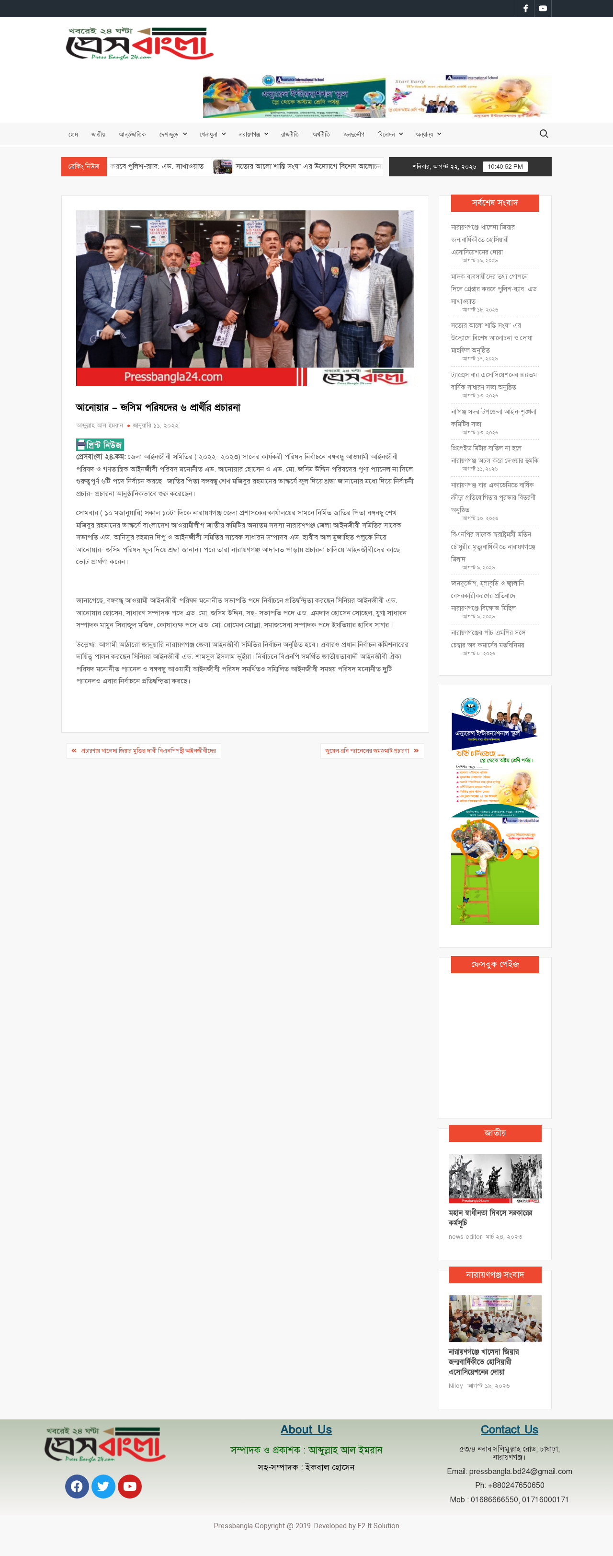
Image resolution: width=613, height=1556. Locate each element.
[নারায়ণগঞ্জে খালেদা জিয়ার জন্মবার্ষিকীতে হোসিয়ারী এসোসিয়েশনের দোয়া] (495, 1318)
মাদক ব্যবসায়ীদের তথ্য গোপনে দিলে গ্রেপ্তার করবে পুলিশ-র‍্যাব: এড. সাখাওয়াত (494, 289)
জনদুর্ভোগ (354, 134)
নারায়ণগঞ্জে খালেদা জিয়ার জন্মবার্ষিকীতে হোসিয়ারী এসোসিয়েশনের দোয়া (483, 239)
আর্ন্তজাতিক (132, 134)
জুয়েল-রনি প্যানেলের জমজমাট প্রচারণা (367, 751)
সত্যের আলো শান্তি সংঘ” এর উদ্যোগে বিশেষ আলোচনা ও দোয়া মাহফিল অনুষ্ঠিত (304, 166)
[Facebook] (77, 1486)
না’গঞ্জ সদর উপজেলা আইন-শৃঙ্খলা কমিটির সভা (493, 418)
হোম (73, 134)
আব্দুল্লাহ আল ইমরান (99, 425)
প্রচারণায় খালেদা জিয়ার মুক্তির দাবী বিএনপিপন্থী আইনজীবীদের (148, 751)
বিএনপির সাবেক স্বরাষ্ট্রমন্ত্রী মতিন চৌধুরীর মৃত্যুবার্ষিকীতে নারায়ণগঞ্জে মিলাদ (493, 547)
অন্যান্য (424, 134)
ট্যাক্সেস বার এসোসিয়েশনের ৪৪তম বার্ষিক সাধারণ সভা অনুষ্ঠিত (494, 381)
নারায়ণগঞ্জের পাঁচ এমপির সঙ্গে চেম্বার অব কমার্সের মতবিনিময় (488, 639)
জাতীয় (98, 134)
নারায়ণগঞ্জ (249, 134)
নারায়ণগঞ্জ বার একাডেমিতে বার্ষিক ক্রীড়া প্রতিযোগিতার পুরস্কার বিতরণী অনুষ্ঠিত (493, 497)
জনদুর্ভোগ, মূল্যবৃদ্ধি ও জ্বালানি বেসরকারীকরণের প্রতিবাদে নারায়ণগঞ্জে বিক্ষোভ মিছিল (487, 595)
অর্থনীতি (321, 134)
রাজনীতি (290, 134)
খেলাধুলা (208, 134)
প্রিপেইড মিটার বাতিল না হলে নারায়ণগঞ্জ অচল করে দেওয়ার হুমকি (495, 454)
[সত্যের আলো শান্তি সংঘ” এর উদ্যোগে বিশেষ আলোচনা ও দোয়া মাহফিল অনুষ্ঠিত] (184, 166)
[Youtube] (130, 1486)
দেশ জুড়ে (169, 134)
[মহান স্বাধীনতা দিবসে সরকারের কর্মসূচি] (495, 1178)
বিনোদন (386, 134)
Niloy (456, 1386)
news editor (465, 1237)
